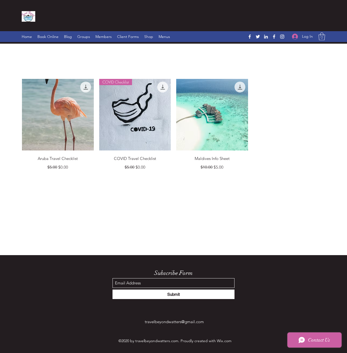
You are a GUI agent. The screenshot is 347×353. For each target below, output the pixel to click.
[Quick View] (58, 115)
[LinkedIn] (266, 36)
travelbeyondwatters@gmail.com (174, 321)
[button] (322, 36)
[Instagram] (282, 36)
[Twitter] (258, 36)
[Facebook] (249, 36)
